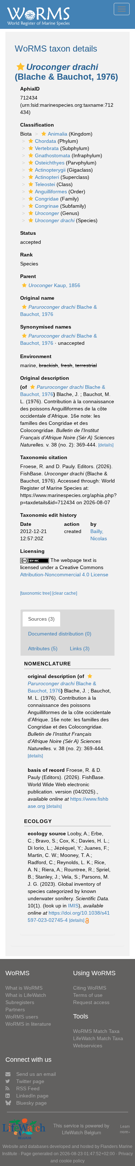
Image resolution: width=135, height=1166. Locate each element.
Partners (15, 1009)
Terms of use (88, 995)
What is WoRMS (23, 988)
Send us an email (36, 1074)
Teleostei (45, 184)
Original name (37, 298)
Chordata (45, 141)
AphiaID (30, 89)
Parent (28, 276)
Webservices (87, 1045)
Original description (44, 378)
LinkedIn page (32, 1096)
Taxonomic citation (43, 457)
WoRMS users (21, 1017)
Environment (35, 356)
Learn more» (125, 1129)
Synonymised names (45, 327)
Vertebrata (47, 148)
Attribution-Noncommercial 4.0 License (64, 574)
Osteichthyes (49, 163)
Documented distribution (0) (59, 634)
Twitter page (30, 1081)
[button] (20, 66)
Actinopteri (47, 177)
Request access (91, 1002)
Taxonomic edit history (48, 515)
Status (28, 233)
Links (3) (80, 648)
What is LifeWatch (25, 995)
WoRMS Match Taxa (96, 1031)
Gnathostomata (52, 155)
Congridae (47, 199)
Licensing (32, 551)
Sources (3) (41, 619)
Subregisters (19, 1002)
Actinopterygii (50, 170)
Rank (26, 255)
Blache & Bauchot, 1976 (62, 687)
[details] (105, 445)
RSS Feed (28, 1088)
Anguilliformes (51, 191)
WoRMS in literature (28, 1024)
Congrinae (47, 206)
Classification (37, 125)
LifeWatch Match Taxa (98, 1038)
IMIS (73, 905)
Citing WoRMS (89, 988)
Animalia (57, 134)
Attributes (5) (43, 648)
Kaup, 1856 (54, 285)
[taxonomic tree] (36, 593)
